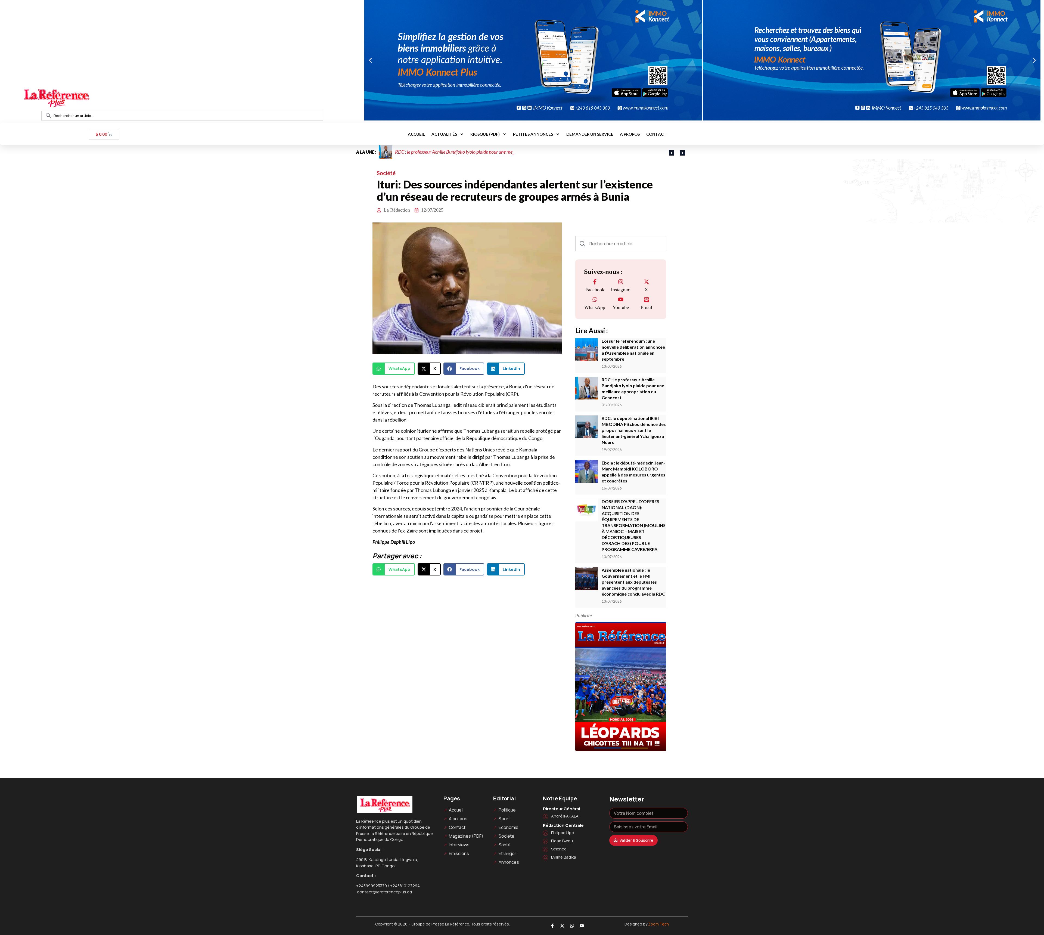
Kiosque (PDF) (485, 134)
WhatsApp (594, 307)
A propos (630, 134)
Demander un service (589, 134)
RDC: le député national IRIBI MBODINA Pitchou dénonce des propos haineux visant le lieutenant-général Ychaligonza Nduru (634, 430)
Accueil (416, 134)
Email (646, 307)
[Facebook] (595, 282)
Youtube (621, 307)
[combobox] (182, 115)
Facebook (594, 289)
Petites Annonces (533, 134)
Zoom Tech (658, 924)
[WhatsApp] (595, 300)
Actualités (444, 134)
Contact (656, 134)
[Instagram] (620, 282)
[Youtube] (620, 300)
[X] (646, 282)
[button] (370, 60)
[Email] (646, 300)
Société (386, 173)
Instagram (620, 289)
